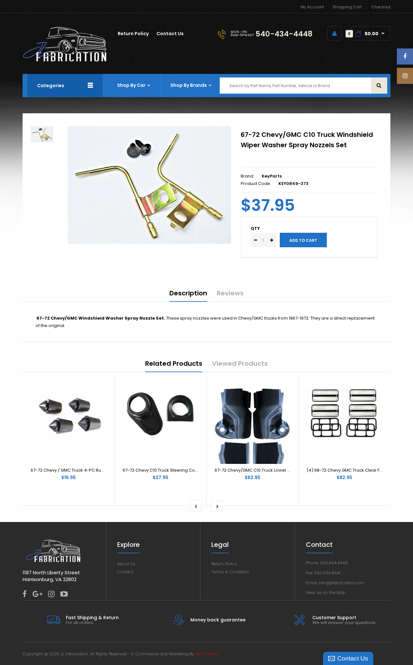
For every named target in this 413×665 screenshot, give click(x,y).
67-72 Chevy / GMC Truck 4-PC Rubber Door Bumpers (87, 470)
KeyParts (272, 176)
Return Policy (224, 564)
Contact (125, 572)
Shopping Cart (347, 7)
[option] (149, 185)
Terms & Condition (230, 572)
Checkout (380, 7)
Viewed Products (240, 363)
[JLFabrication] (65, 60)
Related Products (173, 363)
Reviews (230, 293)
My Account (312, 7)
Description (188, 293)
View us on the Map (326, 592)
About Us (126, 564)
